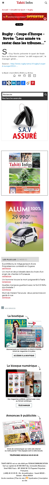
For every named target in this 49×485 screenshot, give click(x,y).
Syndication (33, 478)
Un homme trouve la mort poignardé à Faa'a (23, 279)
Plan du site (19, 478)
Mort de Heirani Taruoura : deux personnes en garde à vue (24, 294)
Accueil (5, 10)
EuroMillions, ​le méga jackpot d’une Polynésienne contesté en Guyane (19, 265)
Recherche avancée (11, 98)
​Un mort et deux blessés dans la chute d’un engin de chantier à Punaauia (22, 273)
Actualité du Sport (17, 10)
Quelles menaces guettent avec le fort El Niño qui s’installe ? (24, 286)
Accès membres (7, 478)
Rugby (30, 10)
